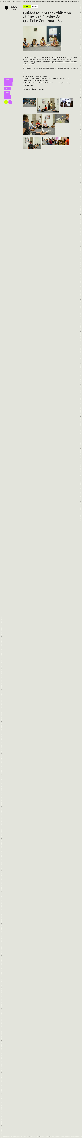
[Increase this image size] (25, 124)
